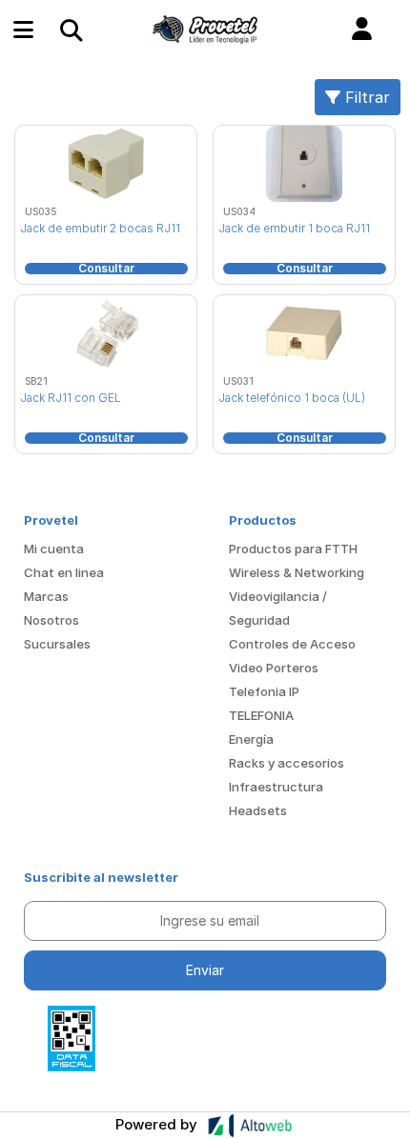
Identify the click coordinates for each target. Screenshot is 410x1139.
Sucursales (57, 643)
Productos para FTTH (293, 548)
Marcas (46, 596)
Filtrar (365, 97)
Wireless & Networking (296, 572)
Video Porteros (273, 667)
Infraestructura (276, 786)
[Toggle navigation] (70, 29)
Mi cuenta (54, 548)
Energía (251, 739)
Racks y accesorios (286, 762)
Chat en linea (64, 572)
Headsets (258, 810)
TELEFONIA (261, 715)
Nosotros (51, 620)
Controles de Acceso (292, 643)
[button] (362, 29)
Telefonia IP (264, 691)
